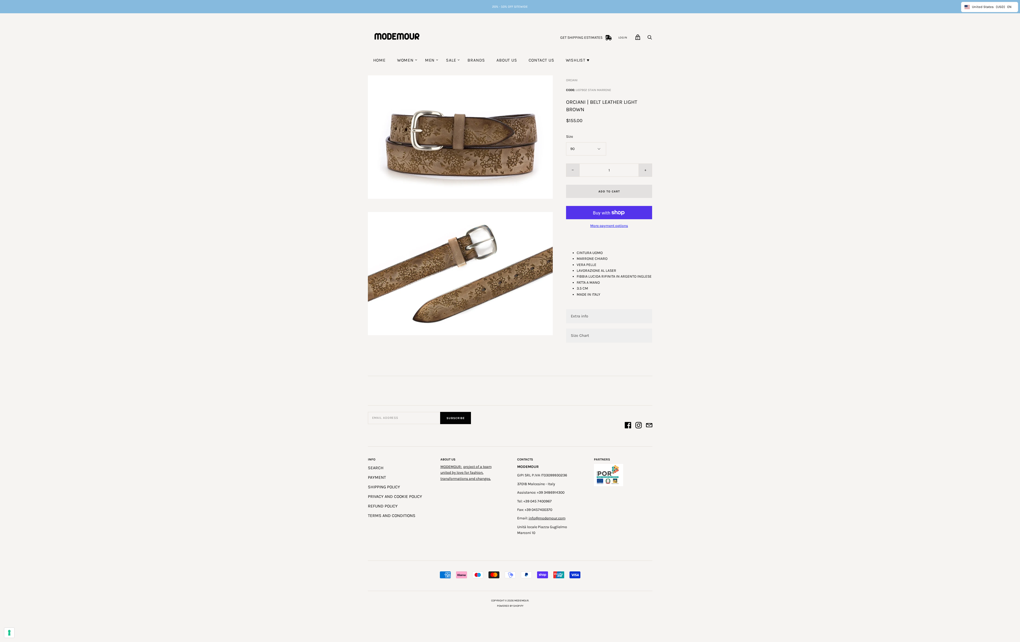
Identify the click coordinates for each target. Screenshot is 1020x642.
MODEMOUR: (451, 466)
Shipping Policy (384, 486)
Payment (377, 477)
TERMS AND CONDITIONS (391, 515)
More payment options (609, 225)
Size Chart (580, 335)
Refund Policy (383, 506)
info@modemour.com (547, 518)
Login (622, 37)
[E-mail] (649, 426)
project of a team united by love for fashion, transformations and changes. (466, 472)
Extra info (579, 316)
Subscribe (456, 418)
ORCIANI (571, 80)
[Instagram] (638, 426)
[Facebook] (628, 426)
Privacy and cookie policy (395, 496)
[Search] (649, 39)
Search (376, 467)
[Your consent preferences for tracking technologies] (9, 633)
